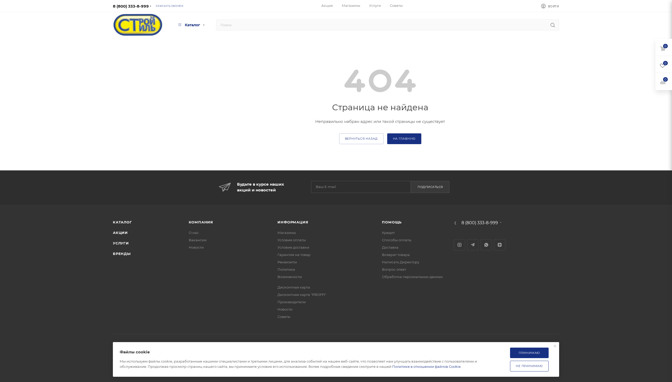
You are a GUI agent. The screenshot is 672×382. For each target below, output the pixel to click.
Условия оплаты (291, 240)
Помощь (392, 222)
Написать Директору (400, 262)
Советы (283, 317)
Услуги (121, 243)
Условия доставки (293, 247)
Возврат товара (396, 255)
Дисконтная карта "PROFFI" (301, 294)
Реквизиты (287, 262)
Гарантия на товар (294, 255)
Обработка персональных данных (412, 277)
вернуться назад (361, 138)
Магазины (286, 233)
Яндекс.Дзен (499, 244)
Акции (120, 233)
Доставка (390, 247)
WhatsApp (486, 244)
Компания (201, 222)
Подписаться (430, 187)
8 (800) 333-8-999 (131, 6)
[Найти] (552, 24)
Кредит (388, 233)
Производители (291, 302)
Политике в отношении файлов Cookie (426, 366)
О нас (194, 233)
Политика (286, 269)
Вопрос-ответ (394, 269)
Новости (196, 247)
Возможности (289, 277)
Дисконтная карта (293, 287)
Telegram (473, 244)
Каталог (122, 222)
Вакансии (198, 240)
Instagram (459, 244)
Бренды (122, 254)
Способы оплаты (396, 240)
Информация (292, 222)
